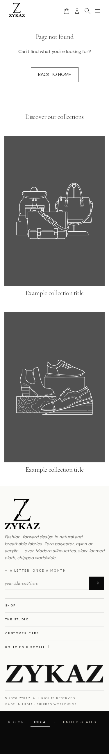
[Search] (87, 11)
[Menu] (97, 11)
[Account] (77, 11)
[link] (54, 217)
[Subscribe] (96, 583)
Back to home (54, 74)
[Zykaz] (17, 10)
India (40, 722)
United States (79, 722)
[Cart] (66, 11)
